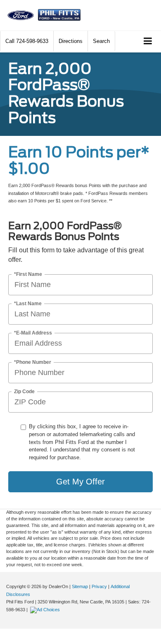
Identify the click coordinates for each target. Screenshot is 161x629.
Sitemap (80, 586)
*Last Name (28, 303)
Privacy (99, 586)
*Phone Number (32, 362)
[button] (27, 41)
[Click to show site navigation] (148, 41)
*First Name (28, 274)
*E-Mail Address (33, 333)
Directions (71, 41)
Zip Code (24, 391)
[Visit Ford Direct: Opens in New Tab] (46, 609)
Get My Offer (80, 481)
